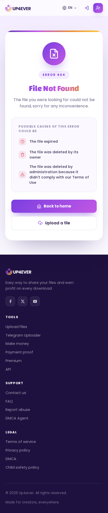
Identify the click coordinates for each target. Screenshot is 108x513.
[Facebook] (10, 301)
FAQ (9, 401)
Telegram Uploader (23, 335)
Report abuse (18, 409)
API (8, 369)
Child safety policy (22, 467)
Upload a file (57, 223)
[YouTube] (35, 301)
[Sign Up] (98, 8)
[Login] (86, 8)
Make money (17, 343)
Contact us (16, 392)
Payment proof (19, 352)
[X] (22, 301)
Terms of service (21, 441)
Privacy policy (18, 450)
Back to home (57, 206)
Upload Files (16, 326)
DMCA (11, 458)
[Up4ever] (18, 8)
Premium (14, 360)
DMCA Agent (17, 418)
